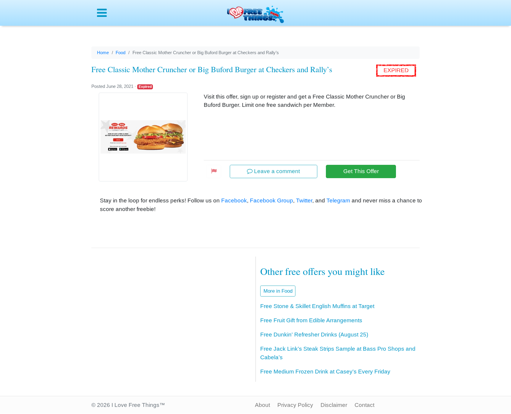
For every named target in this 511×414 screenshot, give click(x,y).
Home (103, 52)
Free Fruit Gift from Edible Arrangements (311, 320)
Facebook (234, 200)
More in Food (277, 291)
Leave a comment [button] (276, 171)
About (262, 405)
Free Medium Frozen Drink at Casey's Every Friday (325, 371)
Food (120, 52)
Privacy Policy (295, 405)
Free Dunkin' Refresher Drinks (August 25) (314, 334)
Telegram (338, 200)
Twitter (304, 200)
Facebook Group (271, 200)
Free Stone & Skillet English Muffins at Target (317, 306)
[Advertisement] (167, 306)
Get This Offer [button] (361, 171)
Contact (364, 405)
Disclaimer (334, 405)
